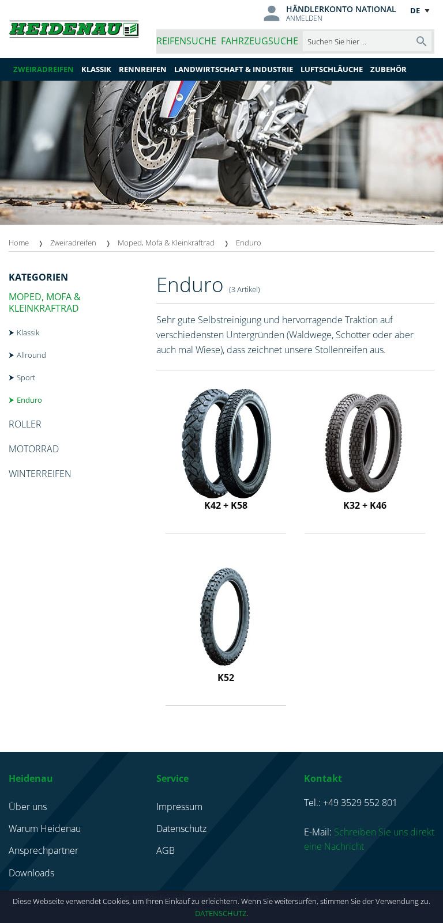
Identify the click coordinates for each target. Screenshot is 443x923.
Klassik (28, 332)
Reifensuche (186, 41)
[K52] (226, 614)
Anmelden (304, 18)
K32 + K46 (364, 505)
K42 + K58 (225, 505)
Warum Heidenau (45, 828)
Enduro (29, 400)
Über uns (28, 806)
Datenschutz (220, 913)
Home (19, 242)
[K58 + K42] (226, 442)
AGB (165, 850)
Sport (26, 377)
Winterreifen (40, 473)
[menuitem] (29, 243)
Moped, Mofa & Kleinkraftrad (166, 242)
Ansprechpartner (43, 850)
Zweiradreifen (73, 242)
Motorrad (34, 448)
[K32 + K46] (365, 442)
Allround (31, 355)
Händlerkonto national (341, 8)
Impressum (179, 806)
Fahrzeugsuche (259, 41)
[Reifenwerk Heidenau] (74, 29)
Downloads (31, 873)
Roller (25, 424)
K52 (225, 677)
